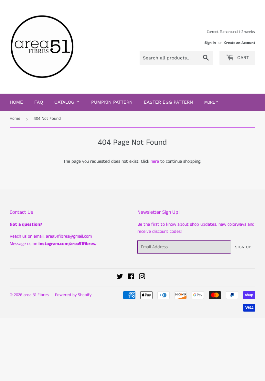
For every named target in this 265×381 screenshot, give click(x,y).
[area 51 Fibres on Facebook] (131, 277)
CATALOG (65, 102)
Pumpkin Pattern (111, 102)
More (209, 102)
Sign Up (243, 247)
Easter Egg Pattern (168, 102)
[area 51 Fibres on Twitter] (120, 277)
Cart (242, 57)
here (155, 161)
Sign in (210, 43)
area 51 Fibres (36, 295)
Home (16, 102)
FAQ (38, 102)
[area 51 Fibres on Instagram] (142, 277)
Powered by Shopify (73, 295)
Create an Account (239, 43)
